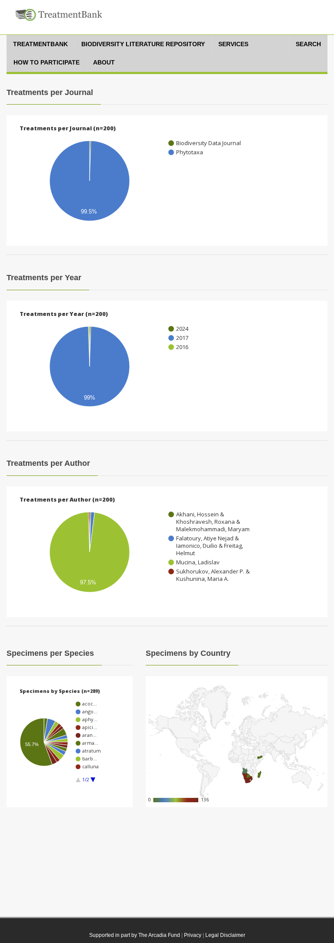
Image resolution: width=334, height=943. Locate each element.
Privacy (192, 935)
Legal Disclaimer (225, 935)
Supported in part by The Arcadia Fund (134, 935)
